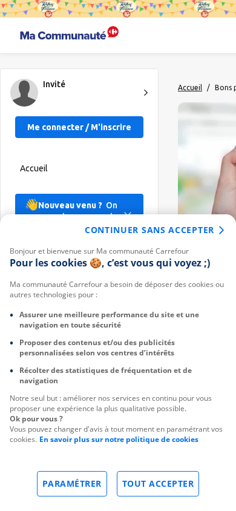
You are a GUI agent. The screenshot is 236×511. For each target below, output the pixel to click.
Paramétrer (72, 483)
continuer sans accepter (149, 230)
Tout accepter (158, 483)
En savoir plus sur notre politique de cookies (118, 439)
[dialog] (118, 362)
